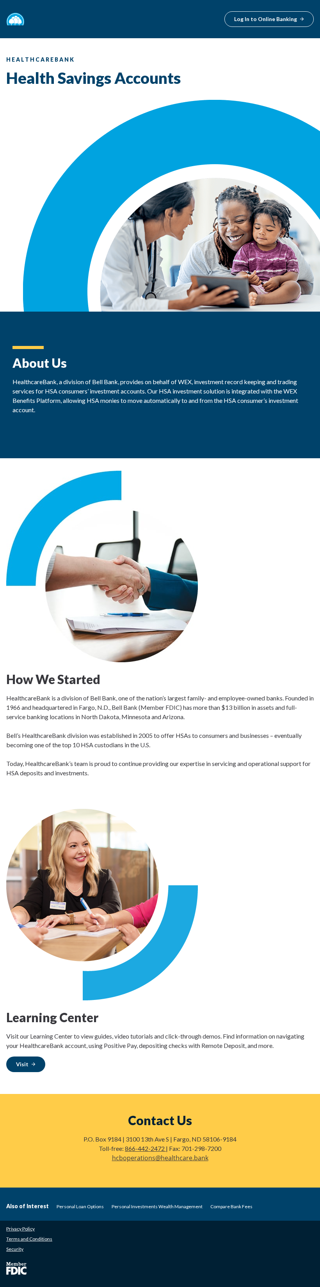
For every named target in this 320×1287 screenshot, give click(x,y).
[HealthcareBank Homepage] (15, 19)
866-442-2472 (145, 1148)
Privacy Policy (20, 1229)
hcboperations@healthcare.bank (160, 1158)
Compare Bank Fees (231, 1206)
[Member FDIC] (16, 1268)
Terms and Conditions (29, 1239)
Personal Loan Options (80, 1206)
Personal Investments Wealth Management (157, 1206)
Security (14, 1249)
